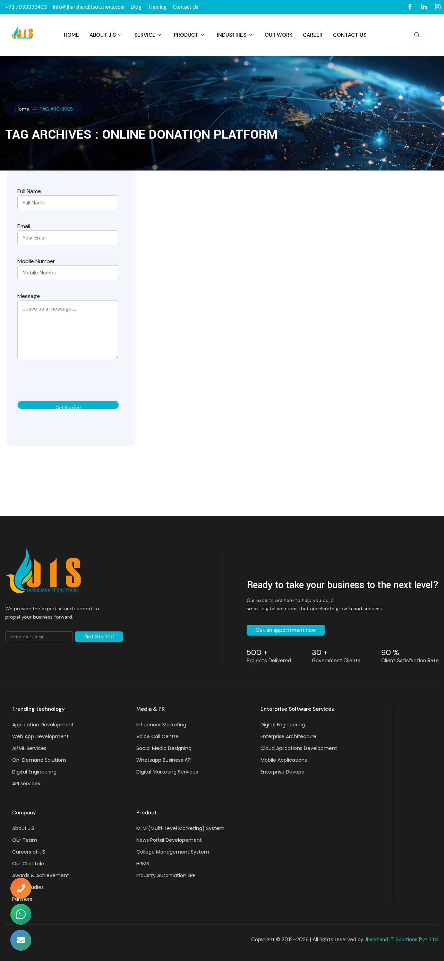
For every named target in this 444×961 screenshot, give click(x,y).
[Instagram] (438, 7)
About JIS (102, 35)
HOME (71, 35)
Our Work (278, 35)
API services (26, 783)
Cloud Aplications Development (299, 748)
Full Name (29, 191)
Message (28, 296)
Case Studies (28, 887)
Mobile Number (36, 261)
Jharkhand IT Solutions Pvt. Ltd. (402, 939)
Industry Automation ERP (166, 875)
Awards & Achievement (40, 875)
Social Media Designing (163, 748)
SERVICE (144, 35)
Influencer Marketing (161, 724)
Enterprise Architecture (288, 736)
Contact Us (349, 35)
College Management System (172, 851)
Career (313, 35)
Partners (22, 899)
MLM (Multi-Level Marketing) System (180, 828)
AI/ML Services (29, 748)
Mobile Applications (284, 760)
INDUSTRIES (231, 35)
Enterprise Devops (282, 771)
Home (22, 109)
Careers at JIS (28, 851)
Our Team (24, 840)
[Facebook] (410, 7)
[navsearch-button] (417, 35)
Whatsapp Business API (163, 760)
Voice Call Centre (157, 736)
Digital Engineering (34, 771)
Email (23, 226)
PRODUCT (186, 35)
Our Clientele (28, 863)
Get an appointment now (286, 630)
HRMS (142, 863)
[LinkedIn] (424, 7)
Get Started (99, 636)
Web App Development (40, 736)
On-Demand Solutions (39, 760)
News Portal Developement (169, 840)
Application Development (43, 724)
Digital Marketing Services (167, 771)
